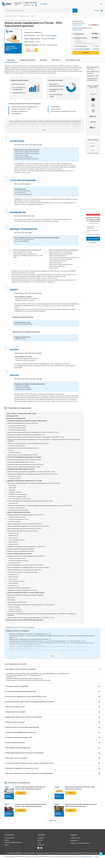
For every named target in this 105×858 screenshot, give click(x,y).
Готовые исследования (11, 16)
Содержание (11, 60)
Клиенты (7, 840)
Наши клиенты (56, 60)
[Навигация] (101, 4)
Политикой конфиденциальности (83, 856)
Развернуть (44, 130)
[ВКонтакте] (38, 848)
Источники (43, 60)
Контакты (40, 840)
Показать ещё (52, 820)
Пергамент (34, 16)
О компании (40, 838)
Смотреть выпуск (93, 238)
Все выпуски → (93, 242)
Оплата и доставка (10, 838)
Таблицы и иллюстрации (27, 60)
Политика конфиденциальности (13, 842)
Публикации (40, 844)
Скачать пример (53, 268)
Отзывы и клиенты (93, 153)
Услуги (39, 842)
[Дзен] (41, 848)
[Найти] (75, 10)
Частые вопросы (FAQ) (73, 60)
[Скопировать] (32, 5)
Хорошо (96, 856)
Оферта (7, 844)
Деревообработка (24, 16)
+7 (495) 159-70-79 (30, 3)
